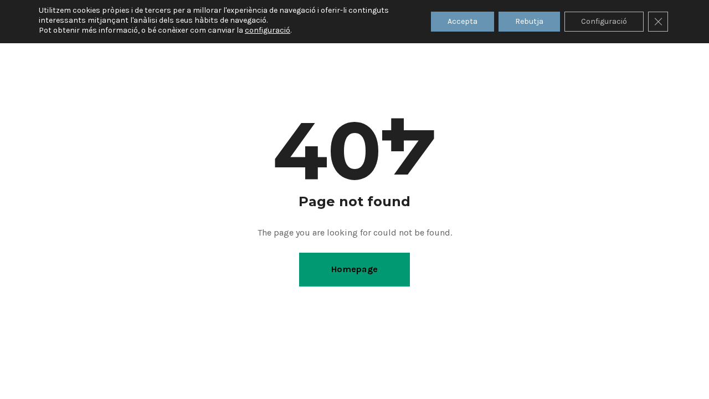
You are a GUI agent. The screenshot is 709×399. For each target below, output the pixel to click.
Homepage (354, 269)
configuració (267, 30)
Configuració (604, 21)
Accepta (462, 21)
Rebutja (529, 21)
